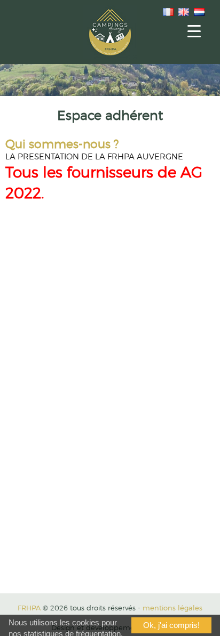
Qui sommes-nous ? (62, 143)
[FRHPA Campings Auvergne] (110, 32)
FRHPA (29, 607)
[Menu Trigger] (194, 30)
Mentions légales (172, 607)
